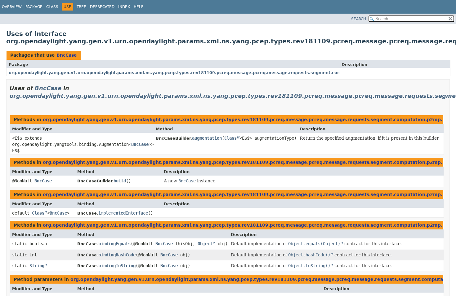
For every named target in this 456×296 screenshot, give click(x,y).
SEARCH (358, 19)
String (36, 265)
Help (138, 7)
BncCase (66, 55)
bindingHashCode (117, 254)
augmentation (207, 138)
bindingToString (117, 265)
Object (205, 243)
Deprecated (102, 7)
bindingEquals (114, 243)
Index (124, 7)
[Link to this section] (12, 103)
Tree (81, 7)
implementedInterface (123, 213)
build (120, 180)
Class (52, 7)
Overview (12, 7)
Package (33, 7)
